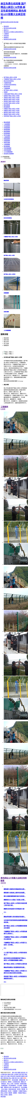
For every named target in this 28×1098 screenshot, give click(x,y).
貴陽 (4, 1078)
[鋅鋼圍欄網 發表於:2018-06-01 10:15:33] (12, 290)
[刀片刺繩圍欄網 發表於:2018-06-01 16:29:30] (12, 327)
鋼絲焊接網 (7, 86)
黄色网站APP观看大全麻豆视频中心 (13, 32)
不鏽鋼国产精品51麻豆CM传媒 (12, 79)
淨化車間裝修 (12, 1085)
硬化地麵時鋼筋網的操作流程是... (15, 896)
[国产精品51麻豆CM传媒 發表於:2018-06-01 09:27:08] (12, 252)
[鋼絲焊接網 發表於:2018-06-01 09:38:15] (12, 177)
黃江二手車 (10, 1083)
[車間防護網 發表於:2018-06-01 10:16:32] (12, 308)
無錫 (3, 1074)
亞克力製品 (4, 1089)
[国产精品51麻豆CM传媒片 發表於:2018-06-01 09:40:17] (12, 271)
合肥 (26, 1076)
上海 (14, 1074)
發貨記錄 (6, 35)
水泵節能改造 (16, 1081)
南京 (23, 1074)
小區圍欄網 (7, 124)
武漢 (12, 1074)
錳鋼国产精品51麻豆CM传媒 (11, 95)
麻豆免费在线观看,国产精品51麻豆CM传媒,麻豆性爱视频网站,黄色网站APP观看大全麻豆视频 (13, 10)
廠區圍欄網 (7, 131)
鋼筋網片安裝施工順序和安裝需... (15, 892)
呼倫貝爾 (18, 1076)
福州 (7, 1078)
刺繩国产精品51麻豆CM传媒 (11, 108)
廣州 (2, 1078)
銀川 (24, 1072)
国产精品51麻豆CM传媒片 (11, 90)
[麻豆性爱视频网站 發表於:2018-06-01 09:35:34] (12, 215)
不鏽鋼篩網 (7, 88)
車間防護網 (7, 142)
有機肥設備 (4, 1085)
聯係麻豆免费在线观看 (7, 22)
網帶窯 (10, 1081)
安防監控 (16, 1083)
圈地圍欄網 (7, 146)
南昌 (2, 1076)
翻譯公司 (23, 1081)
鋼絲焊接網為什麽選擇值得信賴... (15, 967)
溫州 (6, 1074)
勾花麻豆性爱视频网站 (10, 84)
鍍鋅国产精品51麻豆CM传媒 (11, 99)
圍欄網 (2, 119)
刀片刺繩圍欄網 (8, 151)
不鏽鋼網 (14, 1091)
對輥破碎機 (22, 1080)
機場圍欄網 (7, 129)
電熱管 (23, 1089)
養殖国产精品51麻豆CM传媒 (11, 114)
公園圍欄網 (7, 137)
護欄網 (15, 1093)
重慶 (19, 1072)
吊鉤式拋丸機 (12, 1089)
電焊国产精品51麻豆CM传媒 (11, 101)
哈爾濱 (23, 1076)
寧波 (26, 1074)
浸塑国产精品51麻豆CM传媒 (11, 97)
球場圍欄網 (7, 127)
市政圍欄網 (7, 126)
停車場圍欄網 (7, 148)
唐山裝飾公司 (16, 1087)
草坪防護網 (7, 135)
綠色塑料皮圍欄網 (9, 153)
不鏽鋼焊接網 (7, 82)
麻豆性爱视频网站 (9, 81)
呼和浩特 (12, 1076)
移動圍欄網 (7, 139)
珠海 (16, 1072)
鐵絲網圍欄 (7, 122)
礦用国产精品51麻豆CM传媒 (11, 112)
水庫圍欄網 (7, 144)
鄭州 (13, 1072)
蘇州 (17, 1074)
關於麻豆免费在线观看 (10, 28)
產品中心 (6, 30)
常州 (16, 1078)
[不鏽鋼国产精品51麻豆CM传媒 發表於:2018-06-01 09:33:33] (12, 233)
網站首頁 (6, 26)
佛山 (10, 1078)
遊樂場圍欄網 (7, 150)
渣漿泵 (10, 1094)
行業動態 (6, 33)
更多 (5, 912)
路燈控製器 (23, 1083)
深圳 (20, 1074)
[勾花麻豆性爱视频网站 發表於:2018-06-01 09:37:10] (12, 196)
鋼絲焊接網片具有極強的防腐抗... (15, 916)
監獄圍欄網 (7, 133)
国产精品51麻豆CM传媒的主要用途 (15, 964)
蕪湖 (9, 1074)
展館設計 (3, 1083)
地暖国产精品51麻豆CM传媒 (11, 110)
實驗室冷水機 (8, 1087)
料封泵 (19, 1089)
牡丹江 (5, 1076)
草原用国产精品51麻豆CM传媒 (12, 116)
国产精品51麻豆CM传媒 (7, 74)
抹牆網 (5, 92)
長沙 (18, 1078)
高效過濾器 (15, 1080)
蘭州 (8, 1076)
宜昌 (22, 1072)
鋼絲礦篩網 (7, 107)
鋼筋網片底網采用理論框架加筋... (15, 889)
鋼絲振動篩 (7, 105)
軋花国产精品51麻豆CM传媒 (11, 103)
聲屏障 (10, 1093)
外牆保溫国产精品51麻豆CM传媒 (13, 94)
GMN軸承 (19, 1085)
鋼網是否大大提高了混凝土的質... (15, 900)
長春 (13, 1078)
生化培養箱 (24, 1087)
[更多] (24, 1078)
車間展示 (6, 37)
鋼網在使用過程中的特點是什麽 (14, 909)
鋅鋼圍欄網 (7, 140)
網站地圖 (15, 22)
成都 (21, 1078)
